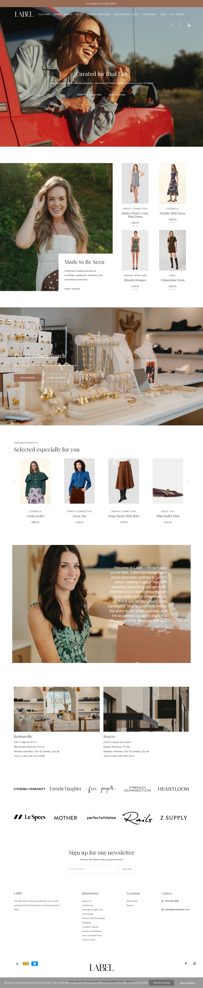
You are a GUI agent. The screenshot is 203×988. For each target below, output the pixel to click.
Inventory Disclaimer (92, 931)
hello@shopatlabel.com (177, 909)
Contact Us (87, 905)
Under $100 (149, 14)
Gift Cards (177, 14)
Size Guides (88, 914)
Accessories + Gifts (126, 14)
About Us (86, 901)
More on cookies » (188, 983)
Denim (57, 14)
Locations (133, 893)
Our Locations (117, 94)
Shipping (86, 922)
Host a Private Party (92, 935)
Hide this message (162, 983)
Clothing (44, 14)
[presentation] (15, 481)
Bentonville (132, 901)
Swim (79, 14)
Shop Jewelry (27, 377)
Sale (163, 14)
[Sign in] (172, 24)
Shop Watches (57, 377)
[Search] (180, 24)
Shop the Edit (72, 289)
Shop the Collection (89, 94)
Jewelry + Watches (98, 14)
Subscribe (127, 869)
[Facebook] (186, 963)
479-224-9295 (172, 901)
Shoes (68, 14)
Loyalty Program (90, 926)
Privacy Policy (88, 939)
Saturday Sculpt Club (92, 909)
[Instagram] (194, 963)
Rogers (130, 905)
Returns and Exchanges (93, 918)
